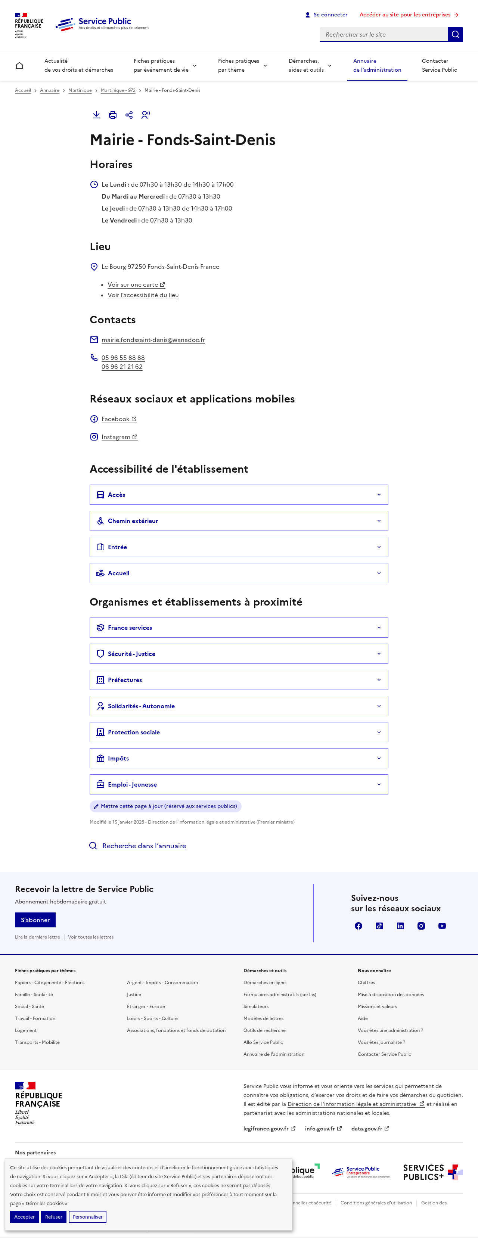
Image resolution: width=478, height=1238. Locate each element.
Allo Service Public (263, 1042)
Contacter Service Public (439, 65)
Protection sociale (134, 732)
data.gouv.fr (366, 1129)
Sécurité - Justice (131, 653)
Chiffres (366, 982)
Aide (363, 1018)
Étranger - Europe (146, 1006)
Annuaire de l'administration (273, 1054)
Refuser (53, 1216)
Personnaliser (88, 1216)
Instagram (116, 436)
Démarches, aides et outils (306, 65)
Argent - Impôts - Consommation (162, 982)
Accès (116, 494)
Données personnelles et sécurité (295, 1203)
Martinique (80, 90)
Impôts (118, 758)
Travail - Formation (35, 1018)
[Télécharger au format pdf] (96, 115)
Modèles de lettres (263, 1018)
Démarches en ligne (264, 982)
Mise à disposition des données (391, 994)
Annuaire (49, 90)
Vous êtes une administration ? (390, 1030)
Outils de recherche (264, 1030)
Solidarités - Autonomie (141, 706)
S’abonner (35, 919)
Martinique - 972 (118, 90)
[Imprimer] (113, 115)
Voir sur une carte (133, 284)
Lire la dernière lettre (37, 937)
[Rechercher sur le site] (455, 34)
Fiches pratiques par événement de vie (161, 65)
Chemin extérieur (133, 520)
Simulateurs (256, 1006)
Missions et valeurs (377, 1006)
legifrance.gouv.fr (266, 1129)
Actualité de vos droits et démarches (78, 65)
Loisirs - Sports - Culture (152, 1018)
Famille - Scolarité (34, 994)
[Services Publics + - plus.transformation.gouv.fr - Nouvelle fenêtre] (433, 1172)
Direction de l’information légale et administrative (353, 1104)
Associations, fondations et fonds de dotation (176, 1030)
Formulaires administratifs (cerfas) (279, 994)
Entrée (117, 546)
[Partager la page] (129, 115)
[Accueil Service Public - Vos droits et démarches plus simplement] (103, 31)
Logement (26, 1030)
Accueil (23, 90)
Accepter (24, 1216)
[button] (145, 115)
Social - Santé (29, 1006)
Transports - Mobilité (37, 1042)
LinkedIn (400, 925)
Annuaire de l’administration (377, 65)
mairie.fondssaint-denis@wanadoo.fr (153, 339)
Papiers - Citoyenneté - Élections (49, 982)
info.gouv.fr (320, 1129)
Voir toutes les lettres (91, 937)
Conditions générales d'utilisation (376, 1203)
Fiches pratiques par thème (238, 65)
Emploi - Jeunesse (132, 784)
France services (130, 627)
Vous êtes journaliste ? (381, 1042)
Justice (134, 994)
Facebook (116, 418)
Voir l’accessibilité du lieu (143, 294)
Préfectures (125, 679)
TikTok (379, 925)
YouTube (442, 925)
